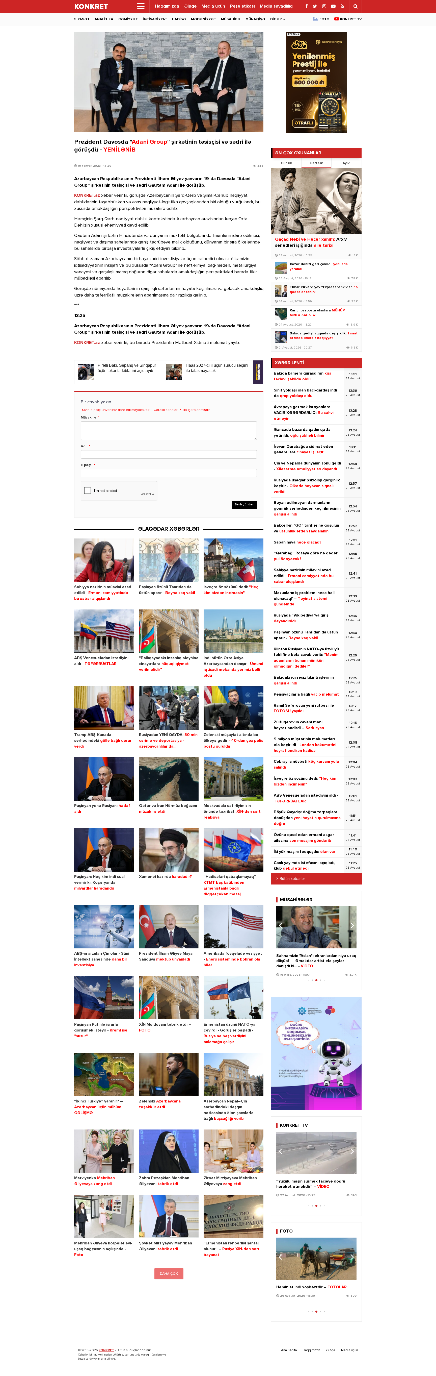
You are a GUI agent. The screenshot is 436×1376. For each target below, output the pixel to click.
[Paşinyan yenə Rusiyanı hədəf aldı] (104, 779)
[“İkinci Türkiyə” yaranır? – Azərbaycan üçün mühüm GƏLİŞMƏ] (104, 1074)
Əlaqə (190, 6)
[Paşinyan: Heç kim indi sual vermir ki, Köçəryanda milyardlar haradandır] (104, 850)
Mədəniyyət (203, 19)
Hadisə (179, 19)
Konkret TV (351, 19)
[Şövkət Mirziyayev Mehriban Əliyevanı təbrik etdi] (169, 1216)
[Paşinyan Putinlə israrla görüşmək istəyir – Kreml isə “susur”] (104, 998)
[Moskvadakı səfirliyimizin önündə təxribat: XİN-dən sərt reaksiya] (233, 779)
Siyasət (82, 19)
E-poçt (86, 465)
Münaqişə (255, 19)
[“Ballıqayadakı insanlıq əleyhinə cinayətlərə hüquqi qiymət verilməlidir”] (169, 631)
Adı (84, 446)
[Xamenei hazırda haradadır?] (169, 850)
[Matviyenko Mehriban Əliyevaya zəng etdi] (104, 1151)
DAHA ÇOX (169, 1273)
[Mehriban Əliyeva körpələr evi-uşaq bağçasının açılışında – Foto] (104, 1216)
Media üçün (213, 6)
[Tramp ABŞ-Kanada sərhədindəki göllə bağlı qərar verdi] (104, 708)
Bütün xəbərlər (292, 879)
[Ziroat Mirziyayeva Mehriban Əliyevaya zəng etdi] (233, 1151)
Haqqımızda (167, 6)
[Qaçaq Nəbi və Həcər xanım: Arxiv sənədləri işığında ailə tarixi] (316, 201)
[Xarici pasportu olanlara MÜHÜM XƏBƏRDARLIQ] (281, 314)
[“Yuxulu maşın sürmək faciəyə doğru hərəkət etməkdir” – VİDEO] (316, 1153)
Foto (324, 19)
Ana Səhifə (289, 1350)
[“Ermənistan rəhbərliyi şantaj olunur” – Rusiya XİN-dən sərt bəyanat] (233, 1216)
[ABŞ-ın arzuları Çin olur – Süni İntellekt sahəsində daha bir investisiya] (104, 927)
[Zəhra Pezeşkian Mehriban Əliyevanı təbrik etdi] (169, 1151)
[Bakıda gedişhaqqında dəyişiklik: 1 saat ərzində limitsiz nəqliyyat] (281, 337)
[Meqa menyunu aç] (141, 6)
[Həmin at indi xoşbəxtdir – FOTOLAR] (316, 1259)
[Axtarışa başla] (355, 6)
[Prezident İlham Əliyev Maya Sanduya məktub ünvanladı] (169, 927)
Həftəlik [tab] (316, 163)
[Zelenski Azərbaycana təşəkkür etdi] (169, 1074)
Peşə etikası (242, 6)
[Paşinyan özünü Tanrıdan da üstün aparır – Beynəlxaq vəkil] (169, 560)
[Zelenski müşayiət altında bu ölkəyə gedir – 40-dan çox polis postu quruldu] (233, 708)
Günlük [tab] (286, 163)
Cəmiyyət (128, 19)
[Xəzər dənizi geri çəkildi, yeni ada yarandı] (281, 268)
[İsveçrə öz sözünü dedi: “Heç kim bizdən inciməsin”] (233, 560)
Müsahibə (230, 19)
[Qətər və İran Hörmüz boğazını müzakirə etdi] (169, 779)
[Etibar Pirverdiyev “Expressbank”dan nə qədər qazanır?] (281, 291)
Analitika (104, 19)
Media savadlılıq (276, 6)
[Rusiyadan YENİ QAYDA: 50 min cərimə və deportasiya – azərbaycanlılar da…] (169, 708)
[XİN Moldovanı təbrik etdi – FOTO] (169, 998)
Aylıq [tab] (346, 163)
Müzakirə (88, 417)
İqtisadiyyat (155, 19)
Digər (276, 19)
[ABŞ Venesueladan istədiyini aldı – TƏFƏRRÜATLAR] (104, 631)
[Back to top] (422, 1362)
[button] (350, 925)
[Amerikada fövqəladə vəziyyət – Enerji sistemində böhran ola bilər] (233, 927)
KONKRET (106, 1350)
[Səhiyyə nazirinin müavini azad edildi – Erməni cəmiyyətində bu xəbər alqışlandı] (104, 560)
